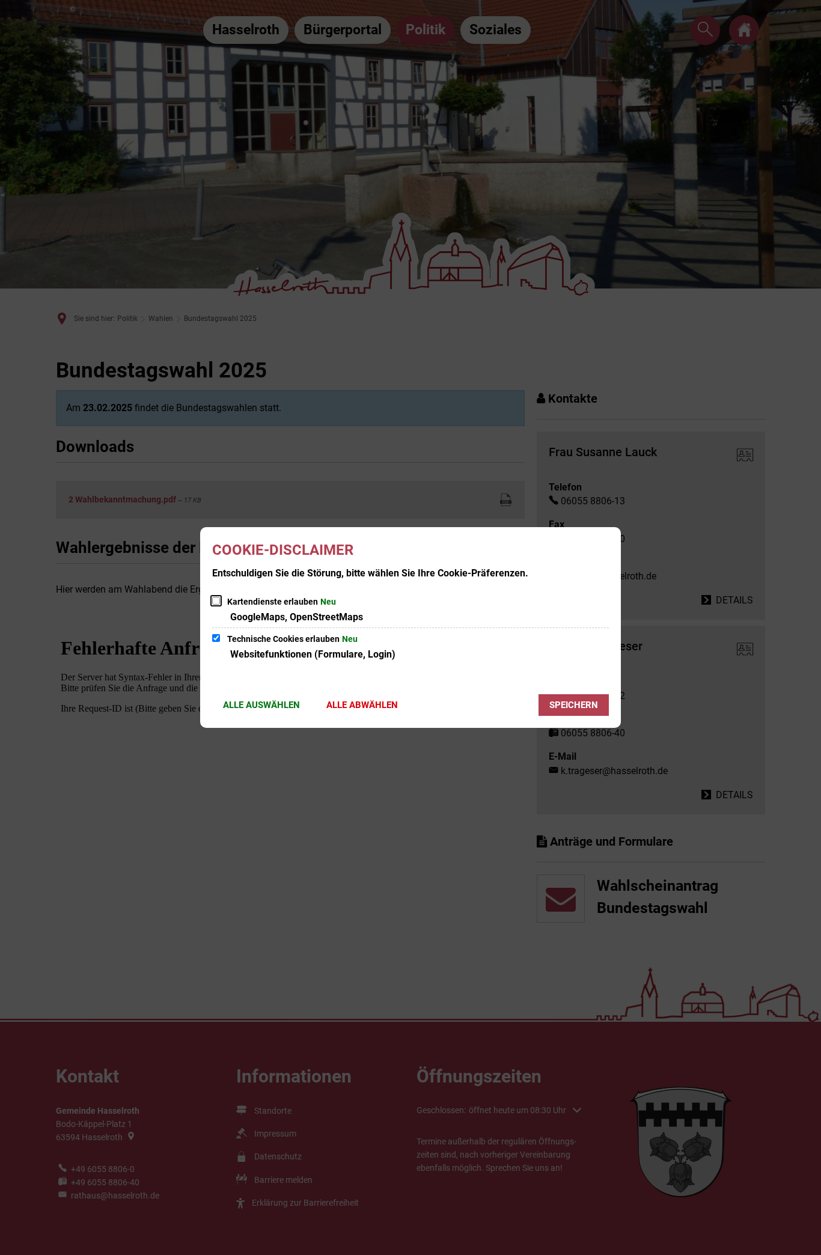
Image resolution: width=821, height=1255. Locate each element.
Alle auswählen (261, 705)
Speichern (573, 705)
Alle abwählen (362, 705)
